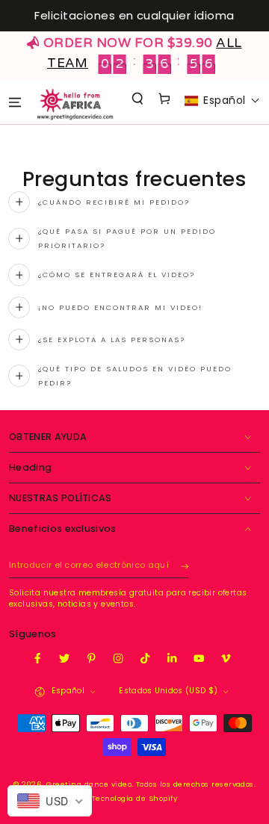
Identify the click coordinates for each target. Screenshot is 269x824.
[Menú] (14, 102)
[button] (138, 98)
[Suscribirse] (184, 566)
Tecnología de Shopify (134, 798)
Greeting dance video (89, 784)
